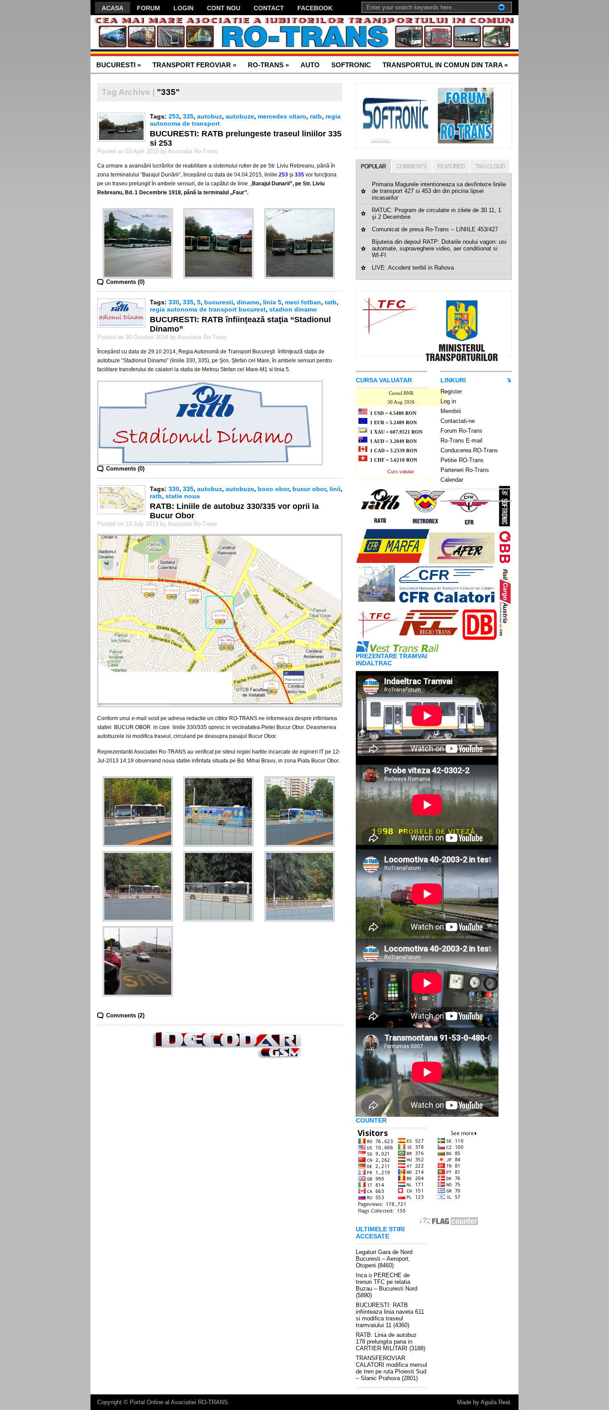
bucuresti (218, 302)
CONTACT (269, 8)
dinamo (248, 302)
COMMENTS (411, 166)
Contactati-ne (457, 421)
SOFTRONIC (351, 65)
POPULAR (373, 166)
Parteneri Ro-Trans (464, 470)
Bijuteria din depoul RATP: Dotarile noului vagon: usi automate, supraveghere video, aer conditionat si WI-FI (439, 248)
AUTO (310, 65)
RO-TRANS (268, 65)
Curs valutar (400, 471)
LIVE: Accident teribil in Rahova (413, 267)
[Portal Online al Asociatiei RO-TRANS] (177, 36)
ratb (316, 116)
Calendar (451, 479)
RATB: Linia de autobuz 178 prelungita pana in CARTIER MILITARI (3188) (390, 1342)
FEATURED (451, 166)
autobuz (209, 116)
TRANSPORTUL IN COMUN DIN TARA (445, 65)
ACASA (112, 8)
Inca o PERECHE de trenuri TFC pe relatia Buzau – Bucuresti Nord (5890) (386, 1285)
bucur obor (309, 488)
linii (335, 488)
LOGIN (183, 8)
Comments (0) (125, 282)
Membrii (450, 411)
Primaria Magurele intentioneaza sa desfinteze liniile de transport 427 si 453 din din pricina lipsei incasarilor (439, 191)
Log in (448, 401)
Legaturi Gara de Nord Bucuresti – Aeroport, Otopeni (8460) (384, 1259)
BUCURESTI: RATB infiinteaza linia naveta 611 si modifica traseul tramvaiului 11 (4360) (390, 1315)
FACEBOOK (315, 8)
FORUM (148, 8)
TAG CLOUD (490, 166)
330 (174, 302)
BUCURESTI (118, 65)
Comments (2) (125, 1015)
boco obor (273, 488)
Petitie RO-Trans (462, 460)
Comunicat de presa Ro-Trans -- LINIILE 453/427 (435, 229)
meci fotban (303, 302)
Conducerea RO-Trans (469, 450)
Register (451, 391)
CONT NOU (223, 8)
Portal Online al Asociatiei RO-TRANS (179, 1402)
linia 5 (272, 302)
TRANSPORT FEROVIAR (194, 65)
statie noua (182, 496)
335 (188, 116)
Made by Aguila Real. (484, 1402)
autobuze (240, 116)
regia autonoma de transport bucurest (208, 309)
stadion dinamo (293, 309)
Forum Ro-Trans (461, 430)
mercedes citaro (282, 116)
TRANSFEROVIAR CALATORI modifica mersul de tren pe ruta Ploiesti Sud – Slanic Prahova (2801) (391, 1368)
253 (174, 116)
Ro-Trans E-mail (461, 440)
